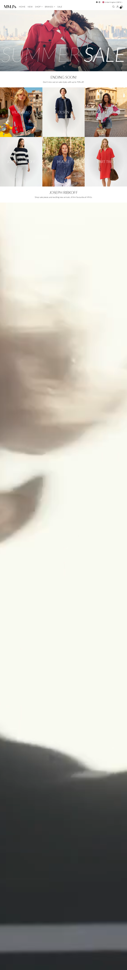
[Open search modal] (113, 7)
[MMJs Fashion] (10, 6)
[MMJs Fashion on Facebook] (97, 2)
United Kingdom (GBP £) (113, 2)
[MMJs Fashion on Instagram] (99, 2)
